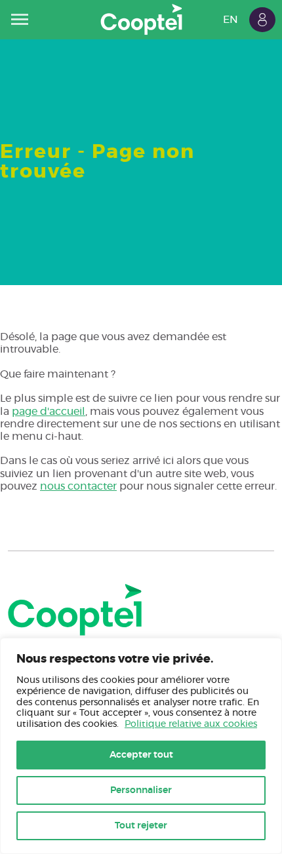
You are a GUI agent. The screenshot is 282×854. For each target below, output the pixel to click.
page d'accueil (48, 411)
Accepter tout (141, 755)
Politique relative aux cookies (191, 724)
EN (230, 19)
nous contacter (78, 486)
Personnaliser (141, 790)
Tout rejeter (141, 825)
